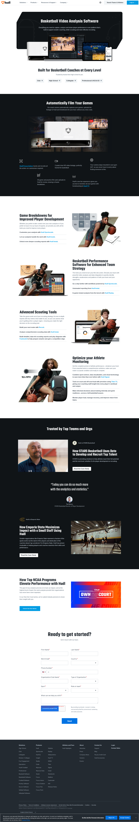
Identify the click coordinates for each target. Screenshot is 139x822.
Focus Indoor (40, 780)
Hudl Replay (109, 293)
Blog (95, 751)
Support (96, 748)
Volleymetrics (52, 754)
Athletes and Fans (68, 745)
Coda (37, 764)
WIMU (50, 761)
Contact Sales (115, 748)
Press (81, 751)
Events (82, 761)
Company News (84, 754)
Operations (22, 764)
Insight (38, 758)
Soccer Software (24, 787)
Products (34, 2)
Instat (49, 770)
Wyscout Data (40, 770)
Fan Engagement (24, 761)
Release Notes (52, 787)
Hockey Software (24, 783)
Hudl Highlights (66, 748)
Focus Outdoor (40, 783)
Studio (38, 761)
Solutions (23, 2)
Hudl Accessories (99, 758)
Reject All (111, 817)
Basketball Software (25, 777)
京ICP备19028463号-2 (39, 808)
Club (38, 80)
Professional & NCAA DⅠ (90, 80)
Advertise (82, 748)
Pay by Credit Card (100, 754)
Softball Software (24, 790)
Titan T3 (114, 381)
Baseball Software (24, 774)
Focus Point (39, 790)
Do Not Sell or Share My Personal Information (71, 805)
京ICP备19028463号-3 (52, 808)
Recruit (41, 327)
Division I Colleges (24, 758)
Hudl (37, 748)
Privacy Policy (23, 805)
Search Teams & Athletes (115, 2)
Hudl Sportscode (47, 232)
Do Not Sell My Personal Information (93, 817)
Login (113, 745)
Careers (82, 758)
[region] (69, 818)
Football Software (24, 780)
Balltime (50, 777)
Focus (38, 777)
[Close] (136, 818)
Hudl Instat (54, 241)
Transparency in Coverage (65, 808)
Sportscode (39, 751)
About (82, 745)
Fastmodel (23, 339)
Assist (38, 774)
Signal (50, 767)
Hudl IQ (38, 754)
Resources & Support (48, 2)
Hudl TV (86, 186)
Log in (132, 2)
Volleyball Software (24, 793)
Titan (49, 764)
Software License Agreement (49, 805)
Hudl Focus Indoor (26, 166)
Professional (22, 770)
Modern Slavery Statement (25, 808)
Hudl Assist (51, 237)
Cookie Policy (26, 820)
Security (94, 805)
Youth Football (23, 767)
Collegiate (70, 80)
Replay (50, 751)
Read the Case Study (82, 469)
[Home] (6, 2)
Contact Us (98, 745)
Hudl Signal (105, 377)
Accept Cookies (125, 817)
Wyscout (38, 767)
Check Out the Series (30, 608)
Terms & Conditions (34, 805)
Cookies (87, 805)
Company (63, 2)
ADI (49, 783)
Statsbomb (51, 774)
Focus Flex (39, 787)
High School (53, 80)
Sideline (50, 748)
